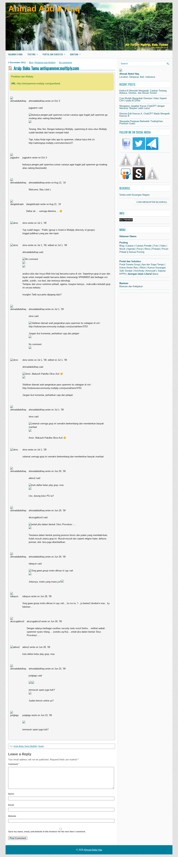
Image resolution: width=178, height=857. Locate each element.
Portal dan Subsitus (54, 54)
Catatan (130, 245)
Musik (122, 249)
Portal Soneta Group (129, 264)
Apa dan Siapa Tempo (153, 264)
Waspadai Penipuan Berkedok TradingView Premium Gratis (141, 122)
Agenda (131, 249)
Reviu (147, 249)
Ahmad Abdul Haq (44, 8)
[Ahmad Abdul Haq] (120, 70)
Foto (156, 245)
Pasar (140, 249)
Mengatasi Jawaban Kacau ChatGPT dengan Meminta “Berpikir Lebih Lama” (142, 107)
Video (163, 245)
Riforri (143, 267)
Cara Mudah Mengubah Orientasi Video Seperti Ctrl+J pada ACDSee (143, 99)
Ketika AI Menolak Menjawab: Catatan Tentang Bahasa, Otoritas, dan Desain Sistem (143, 91)
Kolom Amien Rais (128, 267)
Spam (41, 746)
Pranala (156, 249)
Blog (31, 62)
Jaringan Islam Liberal (140, 274)
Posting (33, 54)
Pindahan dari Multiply (45, 62)
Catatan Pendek (144, 245)
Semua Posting (136, 252)
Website (12, 816)
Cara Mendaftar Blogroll (151, 202)
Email (11, 805)
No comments (65, 62)
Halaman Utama (15, 54)
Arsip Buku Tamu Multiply (25, 746)
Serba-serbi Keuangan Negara (134, 194)
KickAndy (139, 270)
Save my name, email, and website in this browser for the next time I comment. (47, 831)
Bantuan (75, 54)
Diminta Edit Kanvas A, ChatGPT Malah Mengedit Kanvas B (144, 114)
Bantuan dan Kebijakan (131, 286)
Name (11, 794)
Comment (13, 764)
